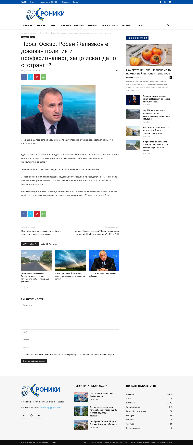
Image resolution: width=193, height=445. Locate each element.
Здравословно (109, 25)
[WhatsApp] (43, 77)
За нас (75, 2)
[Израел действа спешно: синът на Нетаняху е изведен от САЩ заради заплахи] (133, 100)
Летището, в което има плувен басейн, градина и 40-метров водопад (104, 410)
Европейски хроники (71, 25)
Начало (27, 25)
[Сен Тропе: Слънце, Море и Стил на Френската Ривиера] (81, 425)
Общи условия (96, 442)
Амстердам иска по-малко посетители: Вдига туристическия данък (156, 130)
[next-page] (27, 287)
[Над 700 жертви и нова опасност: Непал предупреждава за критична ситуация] (133, 114)
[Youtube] (170, 2)
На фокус (33, 33)
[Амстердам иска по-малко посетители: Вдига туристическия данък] (133, 131)
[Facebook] (160, 2)
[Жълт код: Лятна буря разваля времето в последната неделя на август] (70, 260)
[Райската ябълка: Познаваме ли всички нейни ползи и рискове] (149, 55)
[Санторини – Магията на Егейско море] (81, 397)
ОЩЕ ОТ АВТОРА (49, 244)
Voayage (92, 25)
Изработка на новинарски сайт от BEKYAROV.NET (151, 442)
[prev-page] (23, 287)
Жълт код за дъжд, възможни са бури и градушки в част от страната (41, 232)
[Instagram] (165, 2)
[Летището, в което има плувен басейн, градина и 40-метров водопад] (81, 411)
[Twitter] (30, 77)
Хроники (27, 71)
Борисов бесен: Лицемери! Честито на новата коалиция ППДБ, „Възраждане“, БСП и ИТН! (96, 232)
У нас (52, 25)
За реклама (66, 2)
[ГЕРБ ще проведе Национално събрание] (104, 260)
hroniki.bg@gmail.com (50, 407)
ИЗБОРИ (139, 25)
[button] (168, 25)
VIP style (127, 25)
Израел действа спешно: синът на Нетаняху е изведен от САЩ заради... (156, 99)
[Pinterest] (37, 77)
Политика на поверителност (116, 442)
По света (40, 25)
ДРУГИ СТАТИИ (30, 244)
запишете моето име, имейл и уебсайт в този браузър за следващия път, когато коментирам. (69, 354)
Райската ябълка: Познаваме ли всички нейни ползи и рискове (149, 71)
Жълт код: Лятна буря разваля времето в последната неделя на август (70, 276)
